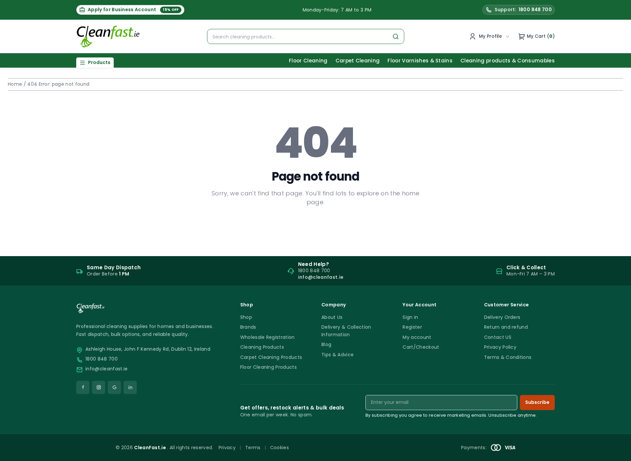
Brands (248, 327)
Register (412, 327)
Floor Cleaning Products (268, 367)
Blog (326, 344)
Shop (246, 317)
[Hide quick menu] (397, 438)
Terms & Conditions (508, 357)
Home (15, 84)
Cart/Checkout (421, 347)
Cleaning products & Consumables (507, 60)
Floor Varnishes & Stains (420, 60)
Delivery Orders (502, 317)
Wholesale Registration (267, 337)
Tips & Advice (337, 354)
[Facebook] (82, 387)
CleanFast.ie (150, 447)
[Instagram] (98, 387)
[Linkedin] (130, 387)
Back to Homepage (315, 223)
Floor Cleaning (308, 60)
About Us (332, 317)
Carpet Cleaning (358, 60)
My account (417, 337)
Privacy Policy (500, 347)
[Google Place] (114, 387)
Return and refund (506, 327)
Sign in (410, 317)
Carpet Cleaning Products (271, 357)
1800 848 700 (101, 359)
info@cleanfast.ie (106, 369)
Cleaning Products (262, 347)
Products (99, 62)
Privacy (227, 447)
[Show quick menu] (618, 453)
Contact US (497, 337)
